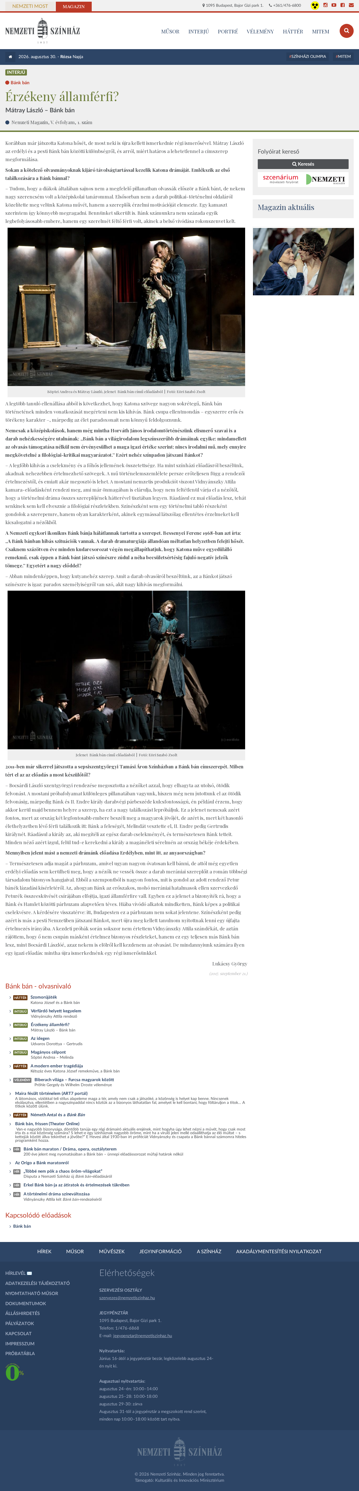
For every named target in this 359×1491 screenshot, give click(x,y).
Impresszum (19, 1344)
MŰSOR (170, 31)
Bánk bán (22, 1226)
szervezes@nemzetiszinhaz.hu (127, 1298)
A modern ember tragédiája (57, 1066)
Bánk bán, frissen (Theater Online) (47, 1124)
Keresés (305, 164)
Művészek (112, 1252)
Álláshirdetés (22, 1313)
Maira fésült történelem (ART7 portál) (51, 1094)
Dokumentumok (25, 1304)
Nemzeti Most (30, 6)
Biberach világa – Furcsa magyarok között (74, 1080)
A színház (209, 1252)
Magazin (74, 6)
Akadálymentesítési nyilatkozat (279, 1252)
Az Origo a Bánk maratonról (42, 1163)
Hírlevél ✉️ (18, 1273)
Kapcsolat (18, 1334)
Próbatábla (20, 1353)
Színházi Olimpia (308, 57)
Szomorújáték (44, 997)
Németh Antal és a (58, 1115)
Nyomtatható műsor (31, 1293)
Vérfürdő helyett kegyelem (56, 1011)
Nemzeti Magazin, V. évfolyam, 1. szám (51, 122)
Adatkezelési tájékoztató (37, 1283)
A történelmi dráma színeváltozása (57, 1194)
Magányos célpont (48, 1052)
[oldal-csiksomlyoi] (303, 261)
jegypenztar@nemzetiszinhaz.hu (142, 1336)
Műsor (75, 1252)
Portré (228, 31)
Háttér (293, 31)
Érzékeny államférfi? (50, 1025)
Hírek (44, 1252)
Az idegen (40, 1038)
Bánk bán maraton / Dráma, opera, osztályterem (70, 1149)
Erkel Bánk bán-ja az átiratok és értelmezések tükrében (76, 1185)
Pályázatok (19, 1323)
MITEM (320, 31)
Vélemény (260, 31)
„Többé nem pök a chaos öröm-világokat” (63, 1171)
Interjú (198, 31)
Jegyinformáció (160, 1252)
